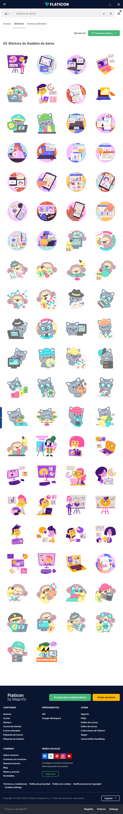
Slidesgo (113, 809)
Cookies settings (13, 787)
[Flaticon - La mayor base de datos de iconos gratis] (57, 4)
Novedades (9, 775)
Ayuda (84, 707)
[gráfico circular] (17, 593)
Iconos (7, 23)
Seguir (84, 734)
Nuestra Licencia (11, 763)
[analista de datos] (47, 64)
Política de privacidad (39, 784)
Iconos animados (37, 23)
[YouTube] (69, 756)
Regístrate (50, 774)
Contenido (9, 707)
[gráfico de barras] (17, 446)
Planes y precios (11, 771)
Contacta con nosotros (14, 759)
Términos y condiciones (15, 784)
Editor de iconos (89, 726)
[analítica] (17, 64)
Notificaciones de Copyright (87, 784)
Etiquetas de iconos (13, 734)
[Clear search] (103, 13)
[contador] (105, 593)
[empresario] (47, 652)
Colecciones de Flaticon (93, 730)
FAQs (83, 718)
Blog (5, 767)
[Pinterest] (57, 756)
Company (8, 748)
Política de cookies (62, 784)
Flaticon (101, 809)
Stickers (19, 23)
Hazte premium (106, 697)
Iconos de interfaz (12, 726)
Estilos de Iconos (89, 722)
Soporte (85, 714)
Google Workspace (51, 718)
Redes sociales (51, 748)
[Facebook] (45, 756)
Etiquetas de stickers (13, 739)
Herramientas (50, 707)
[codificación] (47, 622)
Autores (7, 714)
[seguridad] (17, 622)
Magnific (88, 809)
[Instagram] (63, 756)
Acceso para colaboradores (70, 697)
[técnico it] (17, 652)
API (43, 714)
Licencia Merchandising (93, 739)
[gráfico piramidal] (76, 593)
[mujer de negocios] (47, 446)
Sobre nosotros (11, 755)
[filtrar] (47, 593)
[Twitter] (51, 756)
